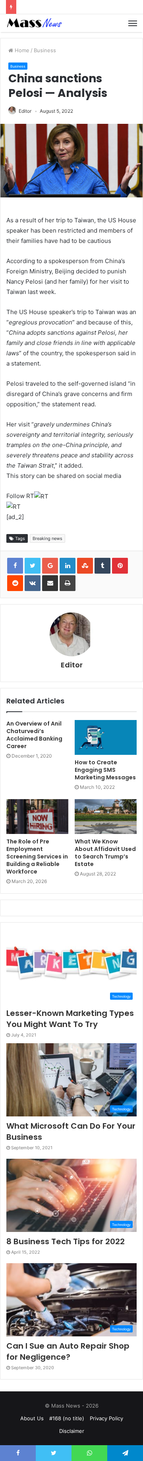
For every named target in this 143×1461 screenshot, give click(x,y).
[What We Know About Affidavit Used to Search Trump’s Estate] (106, 816)
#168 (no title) (66, 1418)
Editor (25, 111)
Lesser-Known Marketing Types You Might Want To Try (70, 1019)
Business (45, 50)
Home (21, 50)
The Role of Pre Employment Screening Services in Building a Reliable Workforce (37, 856)
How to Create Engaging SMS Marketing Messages (105, 769)
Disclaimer (71, 1431)
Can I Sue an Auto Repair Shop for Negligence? (67, 1351)
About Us (32, 1418)
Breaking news (47, 538)
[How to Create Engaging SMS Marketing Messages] (106, 737)
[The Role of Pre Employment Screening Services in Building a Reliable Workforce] (37, 816)
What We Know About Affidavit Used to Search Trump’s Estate (105, 853)
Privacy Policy (106, 1418)
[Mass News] (34, 23)
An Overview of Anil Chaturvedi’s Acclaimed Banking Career (34, 735)
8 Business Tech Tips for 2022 (65, 1241)
